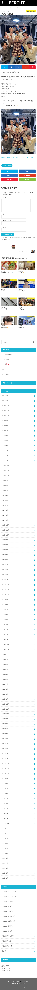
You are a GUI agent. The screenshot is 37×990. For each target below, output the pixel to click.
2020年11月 (5, 709)
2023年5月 (5, 560)
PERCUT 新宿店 (7, 931)
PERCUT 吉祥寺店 (8, 911)
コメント (3, 197)
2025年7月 (5, 430)
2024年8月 (5, 485)
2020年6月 (5, 734)
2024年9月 (5, 480)
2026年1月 (5, 401)
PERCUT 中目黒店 (8, 901)
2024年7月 (5, 490)
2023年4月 (5, 565)
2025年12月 (5, 405)
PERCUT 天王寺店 (8, 926)
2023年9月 (5, 540)
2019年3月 (5, 808)
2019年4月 (5, 803)
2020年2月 (5, 753)
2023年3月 (5, 570)
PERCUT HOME (25, 981)
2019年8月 (5, 783)
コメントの (6, 968)
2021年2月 (5, 694)
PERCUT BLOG (17, 987)
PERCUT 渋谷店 (7, 946)
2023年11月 (5, 530)
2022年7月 (5, 609)
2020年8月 (5, 724)
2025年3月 (5, 450)
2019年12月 (5, 763)
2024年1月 (5, 520)
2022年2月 (5, 634)
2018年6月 (5, 853)
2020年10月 (5, 714)
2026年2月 (5, 396)
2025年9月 (5, 420)
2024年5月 (5, 500)
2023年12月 (5, 525)
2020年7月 (5, 729)
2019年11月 (5, 768)
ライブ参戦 (5, 374)
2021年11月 (5, 649)
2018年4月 (5, 863)
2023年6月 (5, 555)
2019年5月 (5, 798)
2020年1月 (5, 758)
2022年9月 (5, 599)
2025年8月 (5, 425)
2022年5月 (5, 619)
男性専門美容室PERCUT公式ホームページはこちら (17, 157)
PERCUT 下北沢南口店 (9, 896)
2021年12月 (5, 644)
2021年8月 (5, 664)
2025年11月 (5, 410)
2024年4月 (5, 505)
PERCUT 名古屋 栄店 (8, 916)
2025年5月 (5, 440)
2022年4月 (5, 624)
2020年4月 (5, 744)
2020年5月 (5, 739)
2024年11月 (5, 470)
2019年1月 (5, 818)
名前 (3, 214)
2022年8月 (5, 604)
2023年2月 (5, 575)
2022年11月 (5, 589)
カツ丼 (4, 364)
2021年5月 (5, 679)
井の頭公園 (5, 359)
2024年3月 (5, 510)
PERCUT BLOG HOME (13, 981)
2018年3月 (5, 868)
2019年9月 (5, 778)
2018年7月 (5, 848)
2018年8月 (5, 843)
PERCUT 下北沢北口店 (9, 891)
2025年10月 (5, 415)
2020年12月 (5, 704)
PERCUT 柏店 (6, 941)
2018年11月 (5, 828)
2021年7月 (5, 669)
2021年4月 (5, 684)
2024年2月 (5, 515)
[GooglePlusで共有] (25, 67)
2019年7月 (5, 788)
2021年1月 (5, 699)
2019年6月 (5, 793)
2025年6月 (5, 435)
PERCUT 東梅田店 (7, 165)
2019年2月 (5, 813)
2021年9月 (5, 659)
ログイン (4, 964)
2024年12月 (5, 465)
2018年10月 (5, 833)
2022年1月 (5, 639)
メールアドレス (6, 220)
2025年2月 (5, 455)
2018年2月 (5, 873)
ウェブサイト (5, 227)
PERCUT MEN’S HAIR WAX (18, 983)
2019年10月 (5, 773)
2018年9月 (5, 838)
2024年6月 (5, 495)
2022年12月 (5, 584)
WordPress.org (5, 970)
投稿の (5, 966)
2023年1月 (5, 579)
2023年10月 (5, 535)
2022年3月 (5, 629)
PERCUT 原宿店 (7, 906)
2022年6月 (5, 614)
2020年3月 (5, 749)
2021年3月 (5, 689)
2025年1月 (5, 460)
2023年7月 (5, 550)
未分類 (4, 951)
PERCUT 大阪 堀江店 (8, 921)
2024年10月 (5, 475)
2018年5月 (5, 858)
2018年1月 (5, 878)
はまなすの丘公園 (7, 354)
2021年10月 (5, 654)
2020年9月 (5, 719)
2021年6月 (5, 674)
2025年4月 (5, 445)
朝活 (3, 369)
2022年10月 (5, 594)
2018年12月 (5, 823)
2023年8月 (5, 545)
